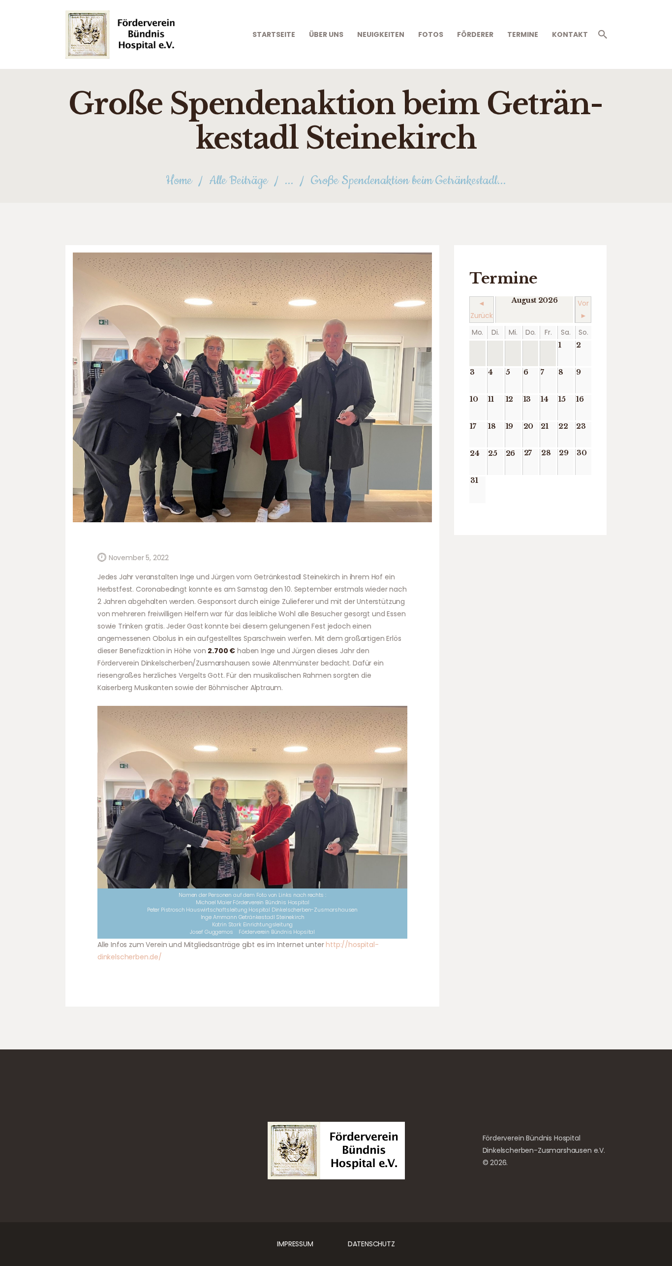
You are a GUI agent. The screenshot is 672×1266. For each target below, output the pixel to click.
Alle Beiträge (238, 180)
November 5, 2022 (139, 558)
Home (179, 181)
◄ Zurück (481, 309)
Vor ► (583, 309)
